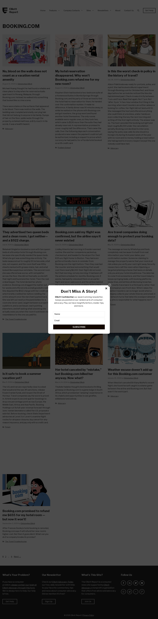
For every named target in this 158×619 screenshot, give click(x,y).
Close (109, 285)
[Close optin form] (106, 288)
